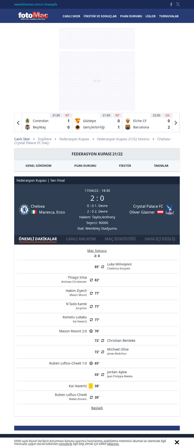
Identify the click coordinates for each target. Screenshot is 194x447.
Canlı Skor (33, 16)
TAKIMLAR (161, 166)
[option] (47, 122)
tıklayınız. (113, 444)
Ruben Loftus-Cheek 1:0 (68, 363)
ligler (151, 16)
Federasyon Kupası (74, 139)
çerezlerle (65, 444)
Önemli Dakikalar (38, 238)
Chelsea (38, 206)
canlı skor (71, 16)
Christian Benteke (121, 340)
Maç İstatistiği (120, 238)
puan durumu (131, 16)
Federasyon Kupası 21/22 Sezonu (123, 139)
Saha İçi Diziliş (160, 238)
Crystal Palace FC (148, 206)
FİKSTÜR (125, 166)
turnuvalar (169, 16)
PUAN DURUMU (85, 166)
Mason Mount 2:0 (73, 331)
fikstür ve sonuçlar (100, 16)
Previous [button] (18, 122)
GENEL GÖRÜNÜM (38, 166)
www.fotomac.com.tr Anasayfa (35, 4)
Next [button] (176, 122)
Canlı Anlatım (81, 238)
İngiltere (45, 139)
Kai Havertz (78, 386)
